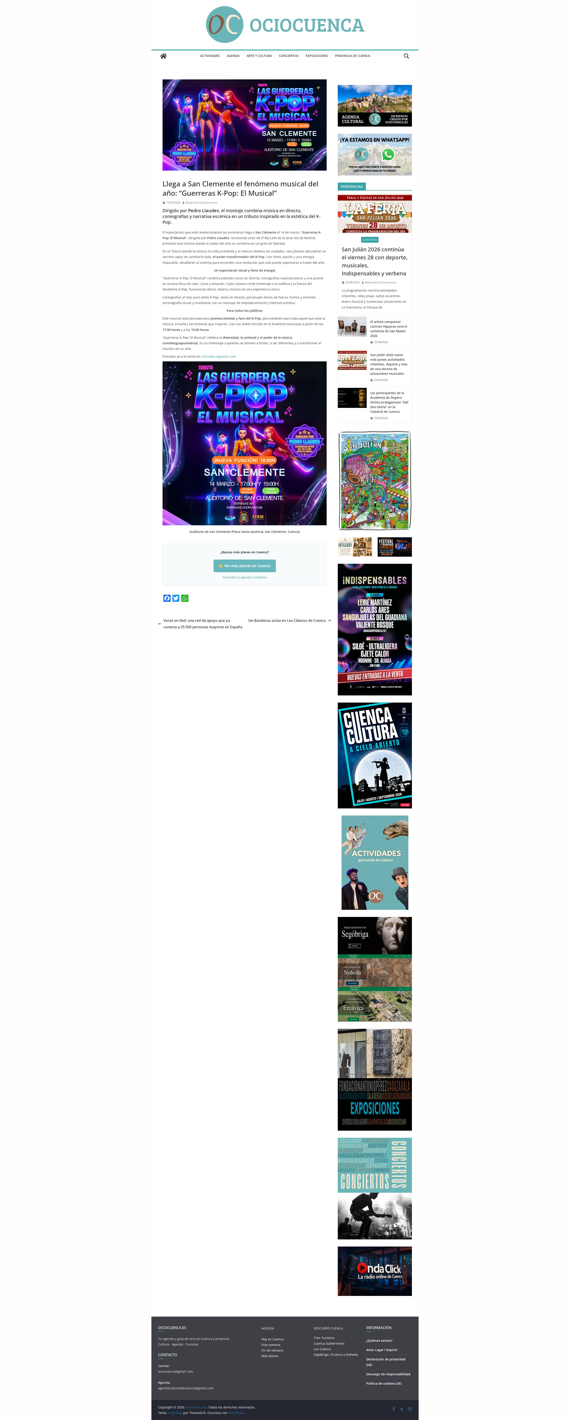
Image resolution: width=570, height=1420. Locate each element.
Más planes (270, 1356)
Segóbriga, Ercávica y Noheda (336, 1354)
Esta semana (270, 1345)
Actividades (210, 56)
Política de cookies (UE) (383, 1383)
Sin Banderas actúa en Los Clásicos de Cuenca (287, 620)
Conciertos (289, 56)
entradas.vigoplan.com (219, 356)
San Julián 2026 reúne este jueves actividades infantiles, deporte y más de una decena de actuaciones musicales (388, 364)
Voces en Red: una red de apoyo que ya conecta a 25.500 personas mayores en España (202, 623)
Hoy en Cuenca (272, 1339)
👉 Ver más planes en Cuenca (245, 565)
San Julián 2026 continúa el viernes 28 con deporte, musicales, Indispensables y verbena (374, 261)
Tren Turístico (324, 1338)
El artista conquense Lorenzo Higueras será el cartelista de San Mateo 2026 (388, 329)
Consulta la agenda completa (244, 577)
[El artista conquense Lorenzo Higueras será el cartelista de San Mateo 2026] (352, 332)
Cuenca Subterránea (329, 1343)
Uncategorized (173, 173)
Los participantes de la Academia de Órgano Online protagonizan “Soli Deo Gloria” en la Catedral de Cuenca (389, 402)
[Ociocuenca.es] (163, 56)
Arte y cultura (259, 56)
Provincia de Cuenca (352, 56)
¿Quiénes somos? (379, 1340)
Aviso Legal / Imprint (381, 1350)
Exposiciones (317, 56)
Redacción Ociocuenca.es (201, 202)
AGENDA (233, 56)
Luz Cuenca (322, 1349)
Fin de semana (272, 1350)
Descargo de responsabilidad (388, 1374)
